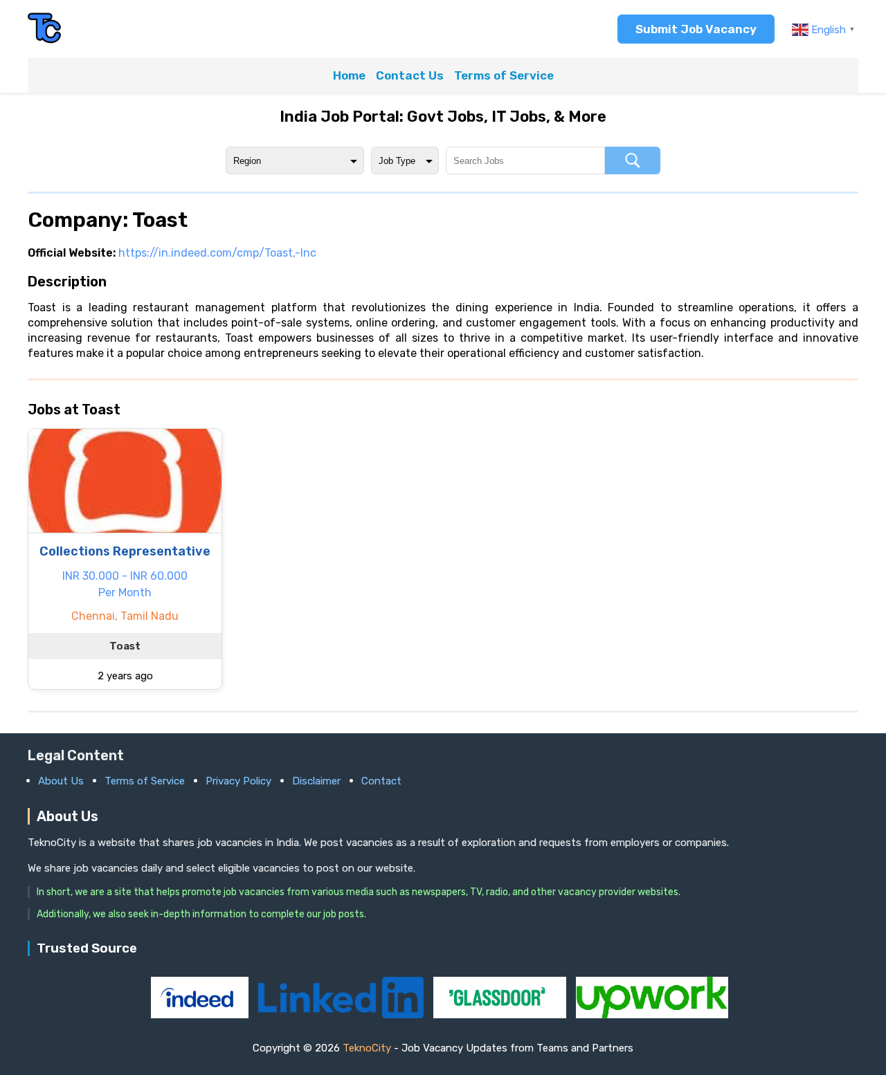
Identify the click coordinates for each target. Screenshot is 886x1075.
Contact (381, 781)
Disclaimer (316, 781)
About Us (61, 781)
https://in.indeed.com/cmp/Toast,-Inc (217, 252)
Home (349, 75)
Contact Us (410, 75)
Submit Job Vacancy (696, 29)
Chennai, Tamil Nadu (125, 616)
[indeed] (201, 1014)
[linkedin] (342, 1014)
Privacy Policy (238, 781)
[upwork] (652, 1014)
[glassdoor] (501, 1014)
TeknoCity (367, 1048)
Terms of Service (504, 75)
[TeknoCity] (45, 41)
